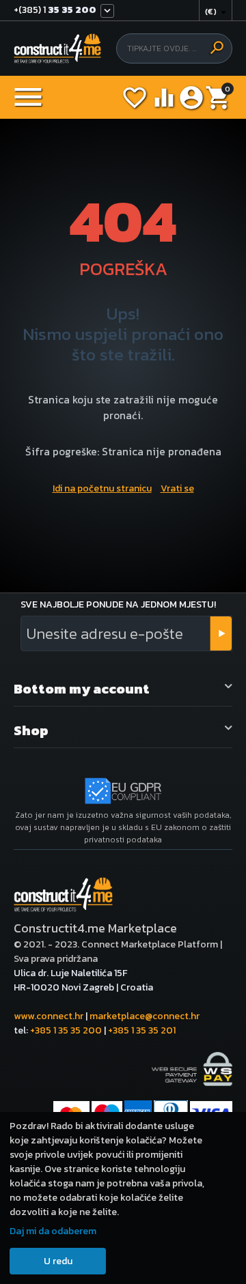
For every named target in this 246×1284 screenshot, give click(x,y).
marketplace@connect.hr (145, 1016)
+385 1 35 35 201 (142, 1030)
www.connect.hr (48, 1016)
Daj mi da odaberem (53, 1231)
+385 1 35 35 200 (66, 1030)
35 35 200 (55, 10)
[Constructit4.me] (57, 48)
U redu (58, 1261)
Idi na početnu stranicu (102, 488)
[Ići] (221, 633)
